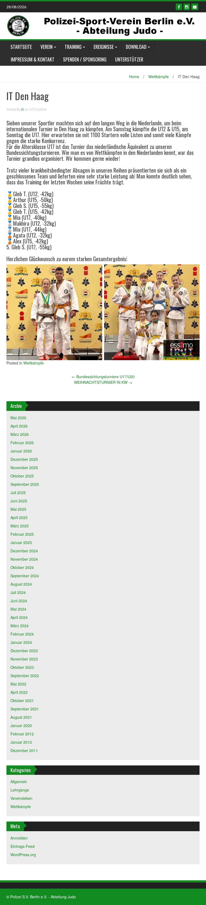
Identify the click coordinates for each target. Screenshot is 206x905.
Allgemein (18, 781)
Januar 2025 (21, 542)
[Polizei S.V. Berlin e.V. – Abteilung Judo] (101, 25)
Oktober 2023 (22, 667)
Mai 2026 (18, 417)
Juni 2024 (18, 600)
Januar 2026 (21, 451)
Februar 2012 (22, 733)
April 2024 (19, 617)
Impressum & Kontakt (32, 59)
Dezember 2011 (24, 750)
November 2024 (24, 559)
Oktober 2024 (22, 567)
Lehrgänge (19, 790)
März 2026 (19, 434)
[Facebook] (179, 6)
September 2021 (24, 708)
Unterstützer (129, 59)
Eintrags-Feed (22, 846)
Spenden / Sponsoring (84, 59)
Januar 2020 (21, 725)
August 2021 (21, 717)
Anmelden (19, 838)
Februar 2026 (22, 442)
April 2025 (19, 517)
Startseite (21, 46)
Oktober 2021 (22, 700)
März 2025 (19, 525)
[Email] (194, 6)
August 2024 (21, 584)
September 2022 (24, 675)
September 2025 (24, 484)
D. (22, 109)
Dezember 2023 (24, 650)
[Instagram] (186, 6)
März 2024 (19, 625)
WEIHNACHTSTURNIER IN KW (103, 382)
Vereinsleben (21, 798)
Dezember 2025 (24, 459)
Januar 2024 (21, 642)
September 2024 (24, 575)
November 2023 (24, 659)
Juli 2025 (18, 492)
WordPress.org (23, 854)
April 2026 (19, 426)
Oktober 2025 (22, 476)
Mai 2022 (18, 684)
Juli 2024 (18, 592)
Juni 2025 (18, 500)
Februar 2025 (22, 534)
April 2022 (19, 692)
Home (134, 76)
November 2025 (24, 467)
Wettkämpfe (158, 76)
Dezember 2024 (24, 550)
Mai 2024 (18, 609)
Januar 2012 (21, 742)
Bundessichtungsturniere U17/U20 (103, 376)
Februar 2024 (22, 634)
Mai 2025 (18, 509)
